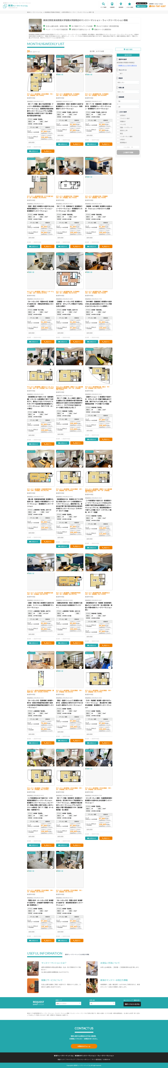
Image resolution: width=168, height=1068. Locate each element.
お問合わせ (34, 151)
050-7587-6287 (158, 6)
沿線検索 (112, 7)
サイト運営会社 (97, 1059)
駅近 (121, 133)
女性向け (123, 115)
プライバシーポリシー (83, 1059)
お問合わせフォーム (84, 1046)
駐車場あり (123, 142)
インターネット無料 (126, 136)
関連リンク (61, 1059)
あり (121, 73)
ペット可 (123, 124)
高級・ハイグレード (126, 127)
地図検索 (121, 7)
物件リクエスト (141, 6)
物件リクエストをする (132, 1004)
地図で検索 (129, 49)
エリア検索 (103, 7)
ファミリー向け (125, 118)
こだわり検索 (129, 7)
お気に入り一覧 (142, 3)
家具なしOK (123, 130)
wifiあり (122, 139)
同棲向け (123, 121)
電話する (48, 151)
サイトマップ (70, 1059)
